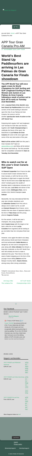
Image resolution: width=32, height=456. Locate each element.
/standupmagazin (24, 448)
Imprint (16, 442)
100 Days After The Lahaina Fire (7, 282)
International (11, 271)
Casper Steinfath (9, 323)
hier (19, 414)
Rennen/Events (10, 273)
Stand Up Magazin (14, 316)
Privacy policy (18, 444)
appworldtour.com (7, 146)
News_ (22, 271)
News (17, 271)
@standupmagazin (10, 448)
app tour (21, 49)
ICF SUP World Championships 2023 (24, 282)
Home (13, 33)
